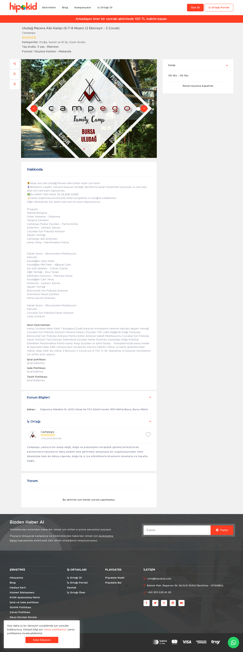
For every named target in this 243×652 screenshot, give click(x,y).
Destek (71, 588)
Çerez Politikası (20, 612)
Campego (29, 33)
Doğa (43, 42)
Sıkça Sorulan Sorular (23, 617)
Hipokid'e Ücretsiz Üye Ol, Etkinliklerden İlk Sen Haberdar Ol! (121, 18)
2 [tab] (87, 149)
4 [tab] (93, 149)
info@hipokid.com (159, 579)
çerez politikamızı (55, 629)
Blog (65, 7)
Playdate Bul (113, 583)
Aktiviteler (49, 7)
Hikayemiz (16, 578)
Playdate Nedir (115, 578)
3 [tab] (90, 149)
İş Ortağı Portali (219, 7)
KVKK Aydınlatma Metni (25, 597)
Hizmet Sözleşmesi (22, 592)
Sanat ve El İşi (58, 42)
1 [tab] (84, 149)
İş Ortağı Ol (105, 7)
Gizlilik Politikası (20, 607)
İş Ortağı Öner (76, 592)
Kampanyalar (82, 7)
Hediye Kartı (18, 588)
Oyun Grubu (77, 42)
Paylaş (223, 530)
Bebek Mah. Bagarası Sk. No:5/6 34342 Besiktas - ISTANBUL (185, 585)
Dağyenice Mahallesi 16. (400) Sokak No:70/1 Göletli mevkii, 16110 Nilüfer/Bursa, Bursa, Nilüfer (94, 409)
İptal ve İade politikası (24, 602)
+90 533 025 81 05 (159, 592)
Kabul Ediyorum (41, 640)
